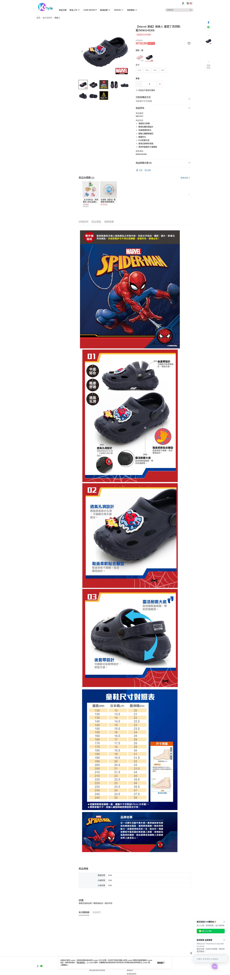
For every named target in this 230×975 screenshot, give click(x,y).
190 (154, 70)
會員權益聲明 (131, 974)
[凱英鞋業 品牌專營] (45, 7)
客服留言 (130, 970)
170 (139, 70)
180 (147, 70)
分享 (140, 170)
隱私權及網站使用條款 (97, 970)
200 (162, 70)
